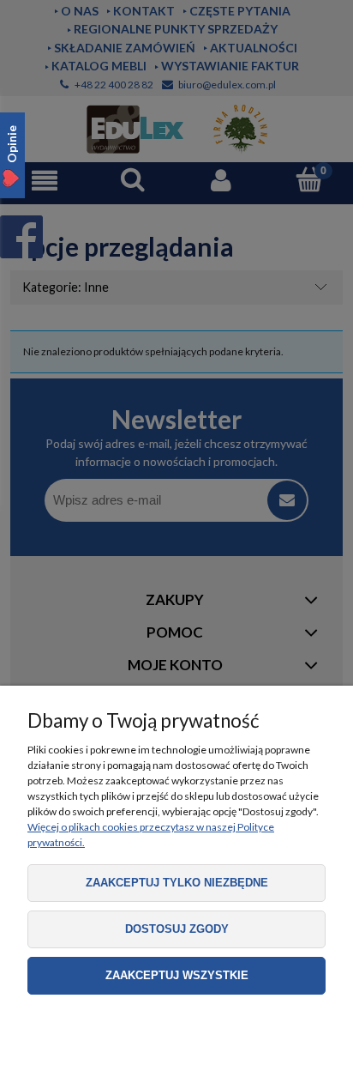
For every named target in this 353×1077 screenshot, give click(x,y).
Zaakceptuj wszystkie (176, 975)
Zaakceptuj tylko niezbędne (177, 882)
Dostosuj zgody (177, 929)
